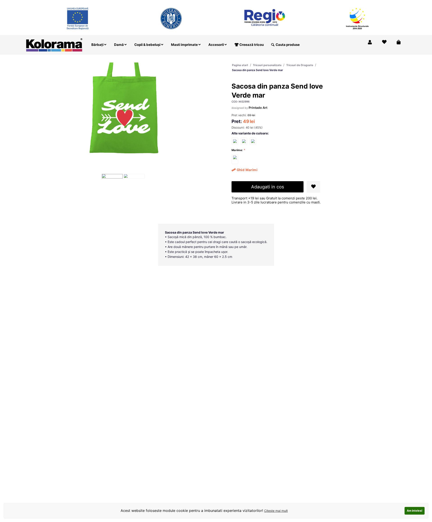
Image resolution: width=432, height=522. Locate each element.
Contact (396, 3)
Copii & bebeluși (147, 44)
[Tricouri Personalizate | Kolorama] (54, 44)
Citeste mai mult (276, 511)
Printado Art (258, 107)
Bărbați (97, 44)
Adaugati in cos (267, 187)
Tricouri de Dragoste (299, 65)
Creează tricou (251, 44)
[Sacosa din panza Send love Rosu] (235, 141)
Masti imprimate (184, 44)
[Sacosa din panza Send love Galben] (244, 141)
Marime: (237, 150)
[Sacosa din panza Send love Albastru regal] (253, 141)
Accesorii (216, 44)
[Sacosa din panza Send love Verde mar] (235, 159)
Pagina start (240, 65)
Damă (119, 44)
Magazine (337, 3)
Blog (379, 3)
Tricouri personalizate (267, 65)
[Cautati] (272, 45)
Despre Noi (360, 3)
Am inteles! (414, 510)
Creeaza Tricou (312, 3)
